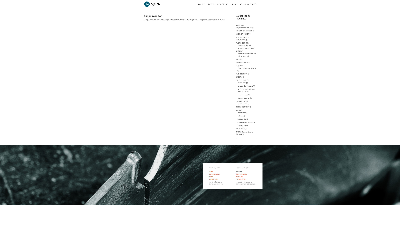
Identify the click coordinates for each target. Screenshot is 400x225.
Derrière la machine (218, 4)
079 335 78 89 (239, 176)
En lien (234, 4)
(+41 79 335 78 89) (240, 179)
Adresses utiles (248, 4)
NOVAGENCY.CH (248, 182)
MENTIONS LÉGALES (241, 184)
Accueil (202, 4)
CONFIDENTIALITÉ (251, 184)
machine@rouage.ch (241, 174)
